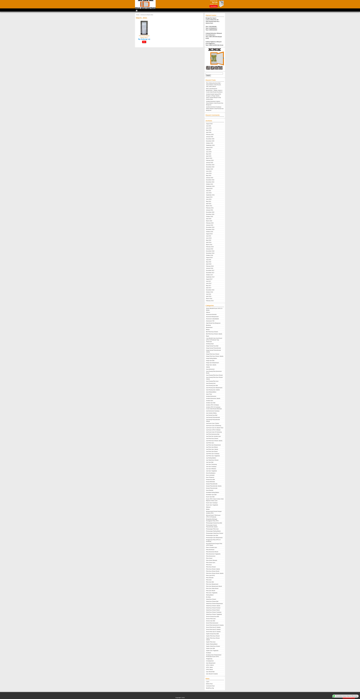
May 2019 (208, 240)
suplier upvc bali (210, 648)
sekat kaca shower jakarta (213, 605)
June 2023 (209, 173)
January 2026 (209, 136)
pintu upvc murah (210, 590)
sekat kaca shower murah (213, 610)
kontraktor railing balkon (212, 492)
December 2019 (210, 227)
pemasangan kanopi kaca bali (214, 523)
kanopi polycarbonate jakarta (213, 486)
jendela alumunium (211, 396)
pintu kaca (209, 564)
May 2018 (208, 262)
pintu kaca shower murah (212, 571)
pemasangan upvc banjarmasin (214, 537)
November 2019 (210, 229)
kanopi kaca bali (210, 479)
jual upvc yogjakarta (211, 471)
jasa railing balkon (211, 392)
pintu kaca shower (211, 567)
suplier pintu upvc (211, 642)
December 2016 (210, 290)
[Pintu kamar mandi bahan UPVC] (144, 34)
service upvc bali (210, 621)
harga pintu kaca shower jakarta (214, 356)
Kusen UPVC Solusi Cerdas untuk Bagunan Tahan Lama (215, 499)
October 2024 (209, 169)
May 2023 (208, 175)
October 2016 (209, 292)
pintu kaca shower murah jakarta (214, 573)
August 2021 (209, 197)
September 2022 (210, 186)
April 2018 (208, 264)
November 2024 (210, 167)
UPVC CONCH (210, 665)
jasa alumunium (210, 369)
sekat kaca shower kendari (213, 608)
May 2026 (208, 130)
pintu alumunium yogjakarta (213, 554)
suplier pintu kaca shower (213, 636)
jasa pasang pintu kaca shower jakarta (214, 378)
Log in (207, 681)
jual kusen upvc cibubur (212, 423)
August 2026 (209, 123)
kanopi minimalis (210, 481)
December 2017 (210, 270)
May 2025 (208, 154)
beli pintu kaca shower (212, 331)
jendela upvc (209, 400)
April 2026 (208, 132)
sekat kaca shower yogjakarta (214, 614)
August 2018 (209, 257)
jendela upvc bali (210, 402)
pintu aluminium (210, 549)
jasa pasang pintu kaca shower (214, 375)
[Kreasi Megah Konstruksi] (145, 8)
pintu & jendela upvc (211, 547)
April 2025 (208, 156)
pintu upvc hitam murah (212, 588)
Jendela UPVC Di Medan (212, 405)
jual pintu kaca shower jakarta (214, 440)
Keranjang (213, 6)
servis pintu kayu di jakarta (213, 629)
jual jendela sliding (211, 413)
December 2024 (210, 164)
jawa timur (209, 394)
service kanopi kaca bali (212, 616)
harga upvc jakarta (211, 365)
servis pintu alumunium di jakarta (215, 625)
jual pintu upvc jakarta (212, 449)
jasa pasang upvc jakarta (213, 390)
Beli (144, 42)
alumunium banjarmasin (212, 316)
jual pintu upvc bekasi (212, 447)
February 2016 (210, 300)
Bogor (207, 336)
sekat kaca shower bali (212, 601)
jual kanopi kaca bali (211, 415)
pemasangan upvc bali (212, 535)
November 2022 (210, 182)
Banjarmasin (209, 327)
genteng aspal (210, 343)
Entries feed (209, 683)
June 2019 (209, 238)
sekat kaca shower (211, 599)
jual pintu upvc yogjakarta (213, 455)
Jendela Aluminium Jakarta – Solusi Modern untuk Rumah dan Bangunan (214, 103)
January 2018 (209, 268)
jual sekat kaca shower (212, 460)
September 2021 (210, 195)
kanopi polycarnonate (211, 488)
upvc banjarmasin (210, 663)
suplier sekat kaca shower (213, 646)
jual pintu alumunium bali (212, 434)
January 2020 (209, 225)
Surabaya (208, 652)
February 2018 (210, 266)
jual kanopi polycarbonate (213, 417)
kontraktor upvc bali (211, 494)
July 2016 (208, 294)
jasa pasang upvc (211, 383)
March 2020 (209, 221)
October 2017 (209, 274)
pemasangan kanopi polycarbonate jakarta (212, 525)
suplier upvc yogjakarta (212, 650)
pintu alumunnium (210, 556)
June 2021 (209, 199)
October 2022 (209, 184)
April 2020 (208, 218)
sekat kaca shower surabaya (213, 612)
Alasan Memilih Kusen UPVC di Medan (214, 309)
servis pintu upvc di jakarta (213, 631)
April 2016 (208, 296)
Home (137, 14)
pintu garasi (209, 558)
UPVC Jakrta (209, 667)
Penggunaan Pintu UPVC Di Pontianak (213, 540)
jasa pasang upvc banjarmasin (214, 387)
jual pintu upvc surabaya (212, 453)
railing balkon (210, 595)
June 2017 (209, 283)
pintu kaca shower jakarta (213, 569)
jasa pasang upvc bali (212, 385)
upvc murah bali (210, 671)
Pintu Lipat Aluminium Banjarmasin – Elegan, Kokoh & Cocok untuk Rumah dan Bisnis (214, 90)
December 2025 (210, 139)
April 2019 (208, 242)
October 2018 (209, 255)
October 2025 (209, 143)
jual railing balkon (211, 458)
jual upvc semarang (211, 464)
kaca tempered (210, 477)
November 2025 (210, 141)
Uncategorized (210, 661)
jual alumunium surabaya (212, 411)
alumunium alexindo (211, 314)
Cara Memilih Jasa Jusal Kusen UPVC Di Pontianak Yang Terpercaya (214, 340)
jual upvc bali (209, 462)
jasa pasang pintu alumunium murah (214, 372)
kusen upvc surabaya (212, 502)
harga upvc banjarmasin (212, 362)
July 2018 (208, 259)
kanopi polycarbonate (211, 484)
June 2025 (209, 151)
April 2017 (208, 287)
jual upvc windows (211, 468)
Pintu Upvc (209, 579)
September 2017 (210, 277)
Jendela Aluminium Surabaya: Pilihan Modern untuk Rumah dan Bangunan (215, 108)
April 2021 (208, 203)
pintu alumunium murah (212, 551)
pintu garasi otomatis (211, 560)
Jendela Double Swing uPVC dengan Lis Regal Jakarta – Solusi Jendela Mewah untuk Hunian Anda (213, 97)
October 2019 (209, 231)
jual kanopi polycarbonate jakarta (213, 420)
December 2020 (210, 212)
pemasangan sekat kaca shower (214, 533)
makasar (208, 507)
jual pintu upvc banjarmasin (213, 445)
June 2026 (209, 128)
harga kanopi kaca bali (212, 346)
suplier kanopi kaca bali (212, 633)
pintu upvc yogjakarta (211, 592)
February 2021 (210, 208)
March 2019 (209, 244)
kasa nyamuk (209, 490)
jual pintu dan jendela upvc (213, 436)
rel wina (208, 597)
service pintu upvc (211, 618)
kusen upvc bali (210, 496)
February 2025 (210, 160)
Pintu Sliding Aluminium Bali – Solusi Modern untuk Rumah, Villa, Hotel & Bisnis (213, 84)
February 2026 (210, 134)
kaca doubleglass (210, 473)
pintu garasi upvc (210, 562)
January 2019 (209, 249)
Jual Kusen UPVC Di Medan (213, 430)
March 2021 (209, 205)
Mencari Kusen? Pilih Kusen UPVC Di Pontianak (213, 516)
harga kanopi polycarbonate (213, 348)
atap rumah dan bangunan (213, 323)
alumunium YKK (210, 321)
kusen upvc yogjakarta (212, 505)
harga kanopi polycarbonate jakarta (213, 351)
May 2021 (208, 201)
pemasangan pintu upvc (212, 529)
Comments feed (210, 686)
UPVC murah (209, 669)
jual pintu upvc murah (212, 451)
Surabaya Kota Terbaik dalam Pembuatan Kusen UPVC (213, 655)
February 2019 (210, 246)
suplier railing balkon (212, 644)
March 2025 (209, 158)
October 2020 (209, 216)
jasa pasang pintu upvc (212, 381)
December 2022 (210, 180)
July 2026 (208, 126)
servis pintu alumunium (212, 623)
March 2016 (209, 298)
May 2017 (208, 285)
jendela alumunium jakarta (213, 398)
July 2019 (208, 236)
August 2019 (209, 233)
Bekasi (208, 329)
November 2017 (210, 272)
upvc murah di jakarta (212, 674)
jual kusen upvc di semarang (214, 432)
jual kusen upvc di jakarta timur (214, 427)
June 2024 (209, 171)
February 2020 (210, 223)
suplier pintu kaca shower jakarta (213, 638)
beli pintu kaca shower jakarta (214, 334)
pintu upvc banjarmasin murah (214, 586)
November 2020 (210, 214)
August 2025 (209, 147)
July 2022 (208, 190)
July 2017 (208, 281)
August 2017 (209, 279)
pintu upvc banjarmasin (212, 584)
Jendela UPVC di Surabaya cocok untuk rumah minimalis (214, 407)
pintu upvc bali (210, 582)
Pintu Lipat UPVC (210, 575)
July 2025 (208, 149)
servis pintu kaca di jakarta (213, 627)
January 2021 (209, 210)
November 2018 (210, 253)
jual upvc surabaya (211, 466)
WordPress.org (210, 688)
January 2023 (209, 177)
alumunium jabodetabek (212, 318)
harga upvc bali (210, 360)
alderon (208, 312)
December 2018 (210, 251)
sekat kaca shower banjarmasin (214, 603)
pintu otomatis (209, 577)
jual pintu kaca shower (212, 438)
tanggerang (209, 658)
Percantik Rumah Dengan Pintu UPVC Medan (214, 544)
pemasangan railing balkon (213, 531)
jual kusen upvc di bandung (213, 425)
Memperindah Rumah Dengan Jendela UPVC (214, 512)
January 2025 (209, 162)
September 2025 (210, 145)
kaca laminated (210, 475)
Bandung (208, 325)
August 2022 (209, 188)
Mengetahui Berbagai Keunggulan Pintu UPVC (212, 519)
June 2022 (209, 192)
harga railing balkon (211, 358)
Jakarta (208, 367)
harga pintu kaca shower (212, 354)
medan (208, 509)
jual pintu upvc (210, 443)
